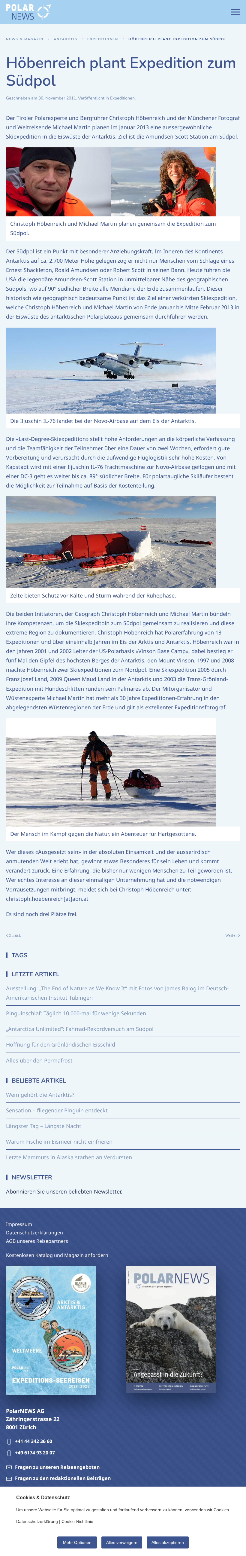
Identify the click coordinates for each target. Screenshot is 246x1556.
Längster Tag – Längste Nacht (43, 1126)
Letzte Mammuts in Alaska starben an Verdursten (69, 1157)
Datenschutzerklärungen (34, 1232)
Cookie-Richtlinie (77, 1521)
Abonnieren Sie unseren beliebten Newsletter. (64, 1191)
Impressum (19, 1224)
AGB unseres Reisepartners (37, 1241)
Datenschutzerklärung (37, 1521)
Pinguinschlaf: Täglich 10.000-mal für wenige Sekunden (76, 1013)
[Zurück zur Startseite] (28, 12)
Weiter (231, 935)
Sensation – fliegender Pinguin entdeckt (57, 1110)
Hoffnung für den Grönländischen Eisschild (60, 1044)
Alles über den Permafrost (39, 1060)
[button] (235, 12)
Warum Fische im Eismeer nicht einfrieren (59, 1141)
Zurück (15, 935)
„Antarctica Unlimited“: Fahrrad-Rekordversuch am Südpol (80, 1028)
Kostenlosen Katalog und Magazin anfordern (57, 1255)
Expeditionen (122, 98)
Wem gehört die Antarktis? (40, 1094)
